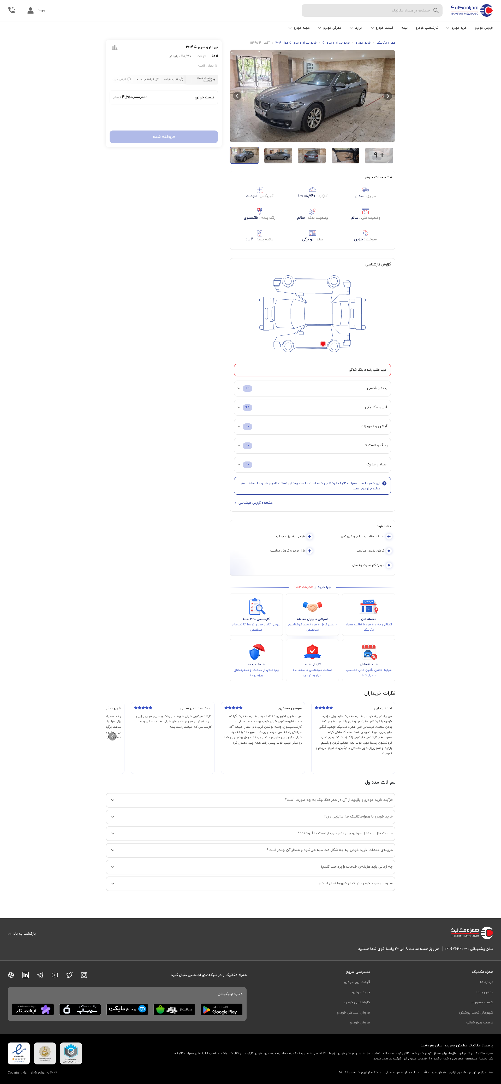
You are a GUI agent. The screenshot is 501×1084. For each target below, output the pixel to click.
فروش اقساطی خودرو (353, 1012)
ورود (41, 10)
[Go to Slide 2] (278, 155)
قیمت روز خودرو (357, 982)
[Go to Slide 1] (244, 155)
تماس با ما (484, 992)
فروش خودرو (484, 28)
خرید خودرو (361, 992)
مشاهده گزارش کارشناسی (255, 503)
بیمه (404, 28)
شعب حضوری (482, 1002)
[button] (312, 96)
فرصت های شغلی (479, 1022)
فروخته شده (164, 137)
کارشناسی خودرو (427, 28)
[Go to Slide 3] (312, 155)
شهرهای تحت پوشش (476, 1012)
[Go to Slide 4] (345, 155)
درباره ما (486, 982)
